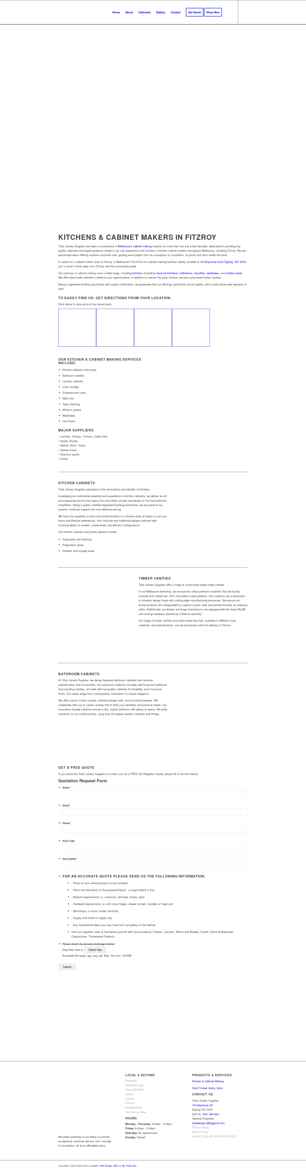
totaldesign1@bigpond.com (208, 1123)
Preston (130, 1103)
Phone (66, 823)
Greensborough (134, 1085)
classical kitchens (166, 273)
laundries (199, 273)
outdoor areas (234, 273)
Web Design (106, 1165)
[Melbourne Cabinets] (115, 328)
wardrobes (213, 273)
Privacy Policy (201, 1127)
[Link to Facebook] (244, 12)
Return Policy (200, 1132)
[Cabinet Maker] (77, 328)
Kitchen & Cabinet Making (208, 1081)
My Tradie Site (129, 1165)
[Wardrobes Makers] (191, 328)
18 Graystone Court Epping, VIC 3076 (223, 262)
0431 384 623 (211, 1114)
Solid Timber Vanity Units (207, 1088)
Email (66, 805)
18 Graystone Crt (202, 1105)
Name (66, 787)
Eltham (129, 1094)
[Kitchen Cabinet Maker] (153, 328)
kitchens (137, 273)
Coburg (129, 1098)
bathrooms (186, 273)
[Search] (229, 12)
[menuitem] (116, 12)
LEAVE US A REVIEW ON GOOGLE (214, 1136)
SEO (115, 1165)
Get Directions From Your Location (133, 297)
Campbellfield (133, 1107)
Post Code (68, 841)
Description (69, 859)
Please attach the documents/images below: (89, 944)
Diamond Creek (134, 1089)
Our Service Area (135, 1112)
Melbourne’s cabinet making (135, 246)
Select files (95, 949)
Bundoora (131, 1080)
